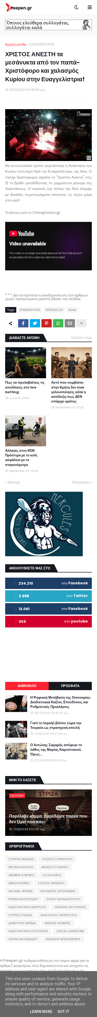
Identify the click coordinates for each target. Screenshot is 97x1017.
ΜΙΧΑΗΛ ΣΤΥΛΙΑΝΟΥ (55, 867)
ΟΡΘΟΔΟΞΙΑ (54, 310)
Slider (72, 310)
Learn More (41, 1012)
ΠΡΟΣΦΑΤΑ (70, 685)
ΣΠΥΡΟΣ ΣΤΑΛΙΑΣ (20, 915)
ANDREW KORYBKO (21, 875)
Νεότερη (14, 482)
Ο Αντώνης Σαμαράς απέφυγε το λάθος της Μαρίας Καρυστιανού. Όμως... (56, 750)
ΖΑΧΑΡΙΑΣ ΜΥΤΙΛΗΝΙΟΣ (70, 907)
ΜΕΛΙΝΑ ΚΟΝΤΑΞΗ (21, 867)
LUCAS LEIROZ (52, 875)
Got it (63, 1012)
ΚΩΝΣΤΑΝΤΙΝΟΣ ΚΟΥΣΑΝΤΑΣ (28, 931)
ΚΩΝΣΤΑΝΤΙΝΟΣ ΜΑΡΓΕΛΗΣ (27, 907)
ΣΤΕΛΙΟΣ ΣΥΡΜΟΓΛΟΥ (57, 859)
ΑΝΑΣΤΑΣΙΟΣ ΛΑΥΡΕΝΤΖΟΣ (58, 915)
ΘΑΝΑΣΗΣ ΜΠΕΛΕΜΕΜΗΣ (63, 939)
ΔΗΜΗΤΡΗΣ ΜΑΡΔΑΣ (22, 923)
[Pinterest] (46, 323)
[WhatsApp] (58, 323)
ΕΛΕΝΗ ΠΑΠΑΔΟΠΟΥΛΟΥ (63, 899)
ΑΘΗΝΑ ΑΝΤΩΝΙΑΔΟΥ (23, 939)
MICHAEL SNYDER (20, 891)
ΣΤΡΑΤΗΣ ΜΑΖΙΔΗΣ (21, 859)
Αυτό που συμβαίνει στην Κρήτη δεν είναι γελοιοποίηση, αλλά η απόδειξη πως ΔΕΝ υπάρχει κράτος (68, 392)
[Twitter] (35, 323)
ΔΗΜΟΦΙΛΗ (27, 685)
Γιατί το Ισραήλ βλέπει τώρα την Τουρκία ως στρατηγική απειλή (55, 725)
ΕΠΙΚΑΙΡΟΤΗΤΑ (41, 44)
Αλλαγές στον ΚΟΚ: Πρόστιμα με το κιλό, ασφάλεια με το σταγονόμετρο (21, 457)
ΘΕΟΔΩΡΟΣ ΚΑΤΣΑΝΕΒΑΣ (58, 891)
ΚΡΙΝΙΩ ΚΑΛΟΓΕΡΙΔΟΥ (23, 899)
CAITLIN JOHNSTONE (70, 931)
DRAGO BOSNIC (19, 883)
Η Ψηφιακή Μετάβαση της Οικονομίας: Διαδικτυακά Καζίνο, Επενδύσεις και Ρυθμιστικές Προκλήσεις (60, 702)
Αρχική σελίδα (15, 44)
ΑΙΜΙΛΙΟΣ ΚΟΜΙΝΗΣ (57, 923)
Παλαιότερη (80, 482)
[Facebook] (23, 323)
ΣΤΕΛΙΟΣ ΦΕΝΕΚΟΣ (51, 883)
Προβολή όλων (81, 337)
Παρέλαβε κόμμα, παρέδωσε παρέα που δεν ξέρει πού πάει (48, 819)
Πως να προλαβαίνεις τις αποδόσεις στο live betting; (25, 387)
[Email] (70, 323)
